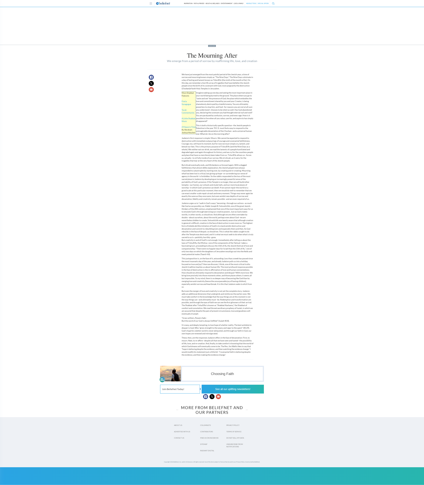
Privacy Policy (232, 425)
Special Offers (263, 3)
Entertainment (226, 3)
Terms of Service (233, 432)
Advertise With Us (182, 432)
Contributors (206, 432)
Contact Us (179, 438)
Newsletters (251, 3)
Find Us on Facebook (209, 438)
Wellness (212, 3)
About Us (178, 425)
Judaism (212, 46)
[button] (273, 3)
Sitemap (203, 444)
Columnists (205, 425)
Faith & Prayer (199, 3)
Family (238, 3)
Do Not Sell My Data (235, 438)
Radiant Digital (207, 451)
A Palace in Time (189, 127)
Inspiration (188, 3)
